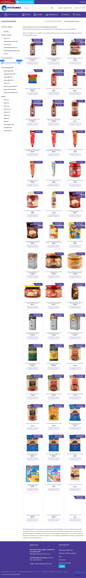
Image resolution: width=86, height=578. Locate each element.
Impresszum (62, 559)
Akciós (6, 31)
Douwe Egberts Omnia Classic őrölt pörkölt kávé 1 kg (75, 333)
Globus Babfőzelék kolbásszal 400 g (54, 423)
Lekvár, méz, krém (10, 89)
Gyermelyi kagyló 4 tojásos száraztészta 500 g (32, 454)
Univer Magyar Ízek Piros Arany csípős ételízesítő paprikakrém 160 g (32, 150)
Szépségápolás (53, 14)
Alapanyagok (8, 71)
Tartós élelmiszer (13, 14)
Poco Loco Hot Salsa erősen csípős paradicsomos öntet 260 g (53, 303)
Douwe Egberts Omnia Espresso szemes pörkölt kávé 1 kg (33, 333)
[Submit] (52, 8)
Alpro (6, 99)
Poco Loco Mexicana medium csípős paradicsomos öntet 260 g (32, 303)
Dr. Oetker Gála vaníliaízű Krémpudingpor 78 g (32, 485)
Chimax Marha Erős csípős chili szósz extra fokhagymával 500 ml (54, 58)
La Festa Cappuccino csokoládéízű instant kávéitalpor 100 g (32, 242)
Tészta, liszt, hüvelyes (10, 92)
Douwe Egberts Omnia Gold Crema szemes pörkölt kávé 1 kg (53, 333)
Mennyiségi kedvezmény (12, 50)
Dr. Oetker (8, 127)
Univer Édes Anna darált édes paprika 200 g (32, 211)
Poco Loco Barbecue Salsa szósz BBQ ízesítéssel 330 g (54, 272)
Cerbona (7, 112)
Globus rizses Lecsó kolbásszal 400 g (75, 393)
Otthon (27, 14)
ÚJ (6, 53)
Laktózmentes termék (10, 47)
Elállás (62, 566)
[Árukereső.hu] (80, 572)
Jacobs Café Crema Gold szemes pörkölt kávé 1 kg (54, 364)
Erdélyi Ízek (8, 130)
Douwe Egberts (9, 124)
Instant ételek (8, 80)
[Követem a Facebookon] (80, 2)
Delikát (6, 118)
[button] (65, 7)
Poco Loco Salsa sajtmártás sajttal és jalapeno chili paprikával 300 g (75, 272)
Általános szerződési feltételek (67, 553)
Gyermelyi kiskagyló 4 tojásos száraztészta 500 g (75, 424)
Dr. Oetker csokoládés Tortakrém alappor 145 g (32, 515)
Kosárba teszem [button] (32, 63)
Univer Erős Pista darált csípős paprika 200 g (75, 181)
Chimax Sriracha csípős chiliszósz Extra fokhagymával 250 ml (53, 120)
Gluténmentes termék (11, 41)
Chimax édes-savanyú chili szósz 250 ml (54, 89)
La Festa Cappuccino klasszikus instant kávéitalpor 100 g (75, 211)
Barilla (6, 103)
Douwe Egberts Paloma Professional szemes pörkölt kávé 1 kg (75, 303)
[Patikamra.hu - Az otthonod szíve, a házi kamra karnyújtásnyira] (11, 8)
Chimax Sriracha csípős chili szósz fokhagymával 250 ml (32, 120)
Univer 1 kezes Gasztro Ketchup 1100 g (53, 211)
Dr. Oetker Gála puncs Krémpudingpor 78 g (53, 485)
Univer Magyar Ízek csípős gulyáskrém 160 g (75, 150)
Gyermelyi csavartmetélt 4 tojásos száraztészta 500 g (53, 454)
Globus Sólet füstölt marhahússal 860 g (75, 363)
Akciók (78, 14)
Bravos (6, 106)
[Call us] (85, 2)
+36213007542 (37, 560)
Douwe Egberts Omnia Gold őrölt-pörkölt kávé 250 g (32, 272)
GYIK (60, 556)
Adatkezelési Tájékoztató (66, 550)
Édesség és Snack (9, 74)
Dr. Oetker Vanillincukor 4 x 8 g (75, 484)
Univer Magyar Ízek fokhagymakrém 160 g (54, 181)
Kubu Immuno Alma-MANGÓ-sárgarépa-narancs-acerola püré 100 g (53, 242)
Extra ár (7, 38)
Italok (6, 83)
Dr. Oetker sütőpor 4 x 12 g (75, 514)
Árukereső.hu (77, 575)
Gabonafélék (8, 77)
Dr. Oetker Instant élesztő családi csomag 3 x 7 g (54, 515)
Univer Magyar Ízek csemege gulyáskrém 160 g (32, 181)
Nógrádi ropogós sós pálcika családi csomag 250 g (32, 89)
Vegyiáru (39, 14)
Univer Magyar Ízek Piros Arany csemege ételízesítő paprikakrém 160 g (53, 150)
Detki (6, 121)
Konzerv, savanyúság (10, 86)
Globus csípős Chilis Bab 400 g (32, 423)
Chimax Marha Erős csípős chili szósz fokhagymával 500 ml (32, 58)
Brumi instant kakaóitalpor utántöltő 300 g (75, 242)
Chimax (7, 115)
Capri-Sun (7, 109)
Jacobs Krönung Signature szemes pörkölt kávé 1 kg (32, 364)
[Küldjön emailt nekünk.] (83, 2)
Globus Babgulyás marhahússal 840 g (54, 393)
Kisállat (66, 14)
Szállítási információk (65, 563)
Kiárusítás (7, 44)
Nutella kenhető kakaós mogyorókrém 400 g (75, 58)
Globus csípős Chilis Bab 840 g (32, 393)
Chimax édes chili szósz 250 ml (75, 88)
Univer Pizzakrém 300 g (75, 119)
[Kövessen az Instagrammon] (81, 2)
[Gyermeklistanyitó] (14, 71)
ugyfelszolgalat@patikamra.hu (43, 563)
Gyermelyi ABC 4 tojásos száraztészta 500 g (75, 454)
